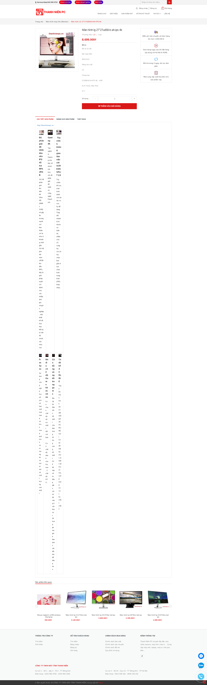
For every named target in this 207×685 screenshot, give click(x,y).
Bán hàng (98, 2)
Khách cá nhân (65, 2)
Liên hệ (167, 14)
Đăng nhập (143, 8)
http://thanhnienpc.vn (45, 125)
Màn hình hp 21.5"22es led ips (76, 616)
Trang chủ (101, 14)
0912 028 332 (120, 674)
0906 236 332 (132, 674)
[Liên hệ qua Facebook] (201, 656)
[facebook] (142, 656)
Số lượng (85, 98)
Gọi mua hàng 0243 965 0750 (47, 2)
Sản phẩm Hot (127, 14)
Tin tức (156, 14)
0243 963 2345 (64, 674)
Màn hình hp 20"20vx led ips (131, 615)
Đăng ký (153, 8)
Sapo (101, 683)
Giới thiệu (114, 14)
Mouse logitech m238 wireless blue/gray (49, 616)
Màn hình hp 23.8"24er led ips (103, 615)
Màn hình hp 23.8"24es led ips (158, 616)
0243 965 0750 (51, 674)
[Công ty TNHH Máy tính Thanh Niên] (51, 11)
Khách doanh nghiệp (83, 2)
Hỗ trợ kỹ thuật (143, 14)
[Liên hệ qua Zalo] (201, 666)
